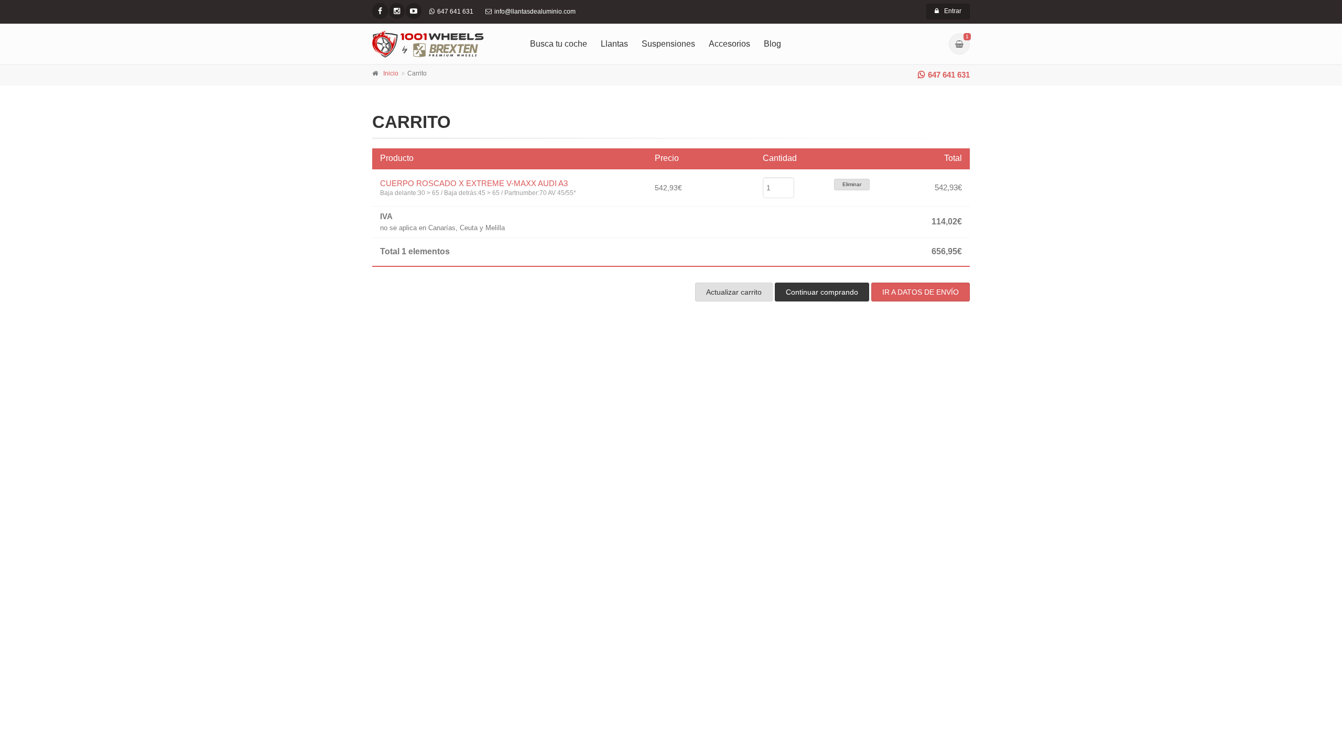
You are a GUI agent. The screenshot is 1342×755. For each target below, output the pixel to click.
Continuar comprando (822, 292)
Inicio (390, 73)
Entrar (952, 11)
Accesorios (729, 43)
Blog (772, 43)
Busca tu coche (558, 43)
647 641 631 (949, 74)
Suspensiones (668, 43)
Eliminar (851, 184)
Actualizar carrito (734, 292)
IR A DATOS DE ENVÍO (920, 292)
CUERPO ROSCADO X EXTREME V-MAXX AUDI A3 (474, 183)
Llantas (614, 43)
